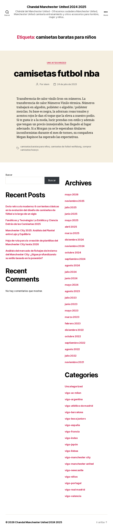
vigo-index (71, 438)
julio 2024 (70, 271)
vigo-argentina (74, 399)
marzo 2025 (72, 233)
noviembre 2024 (74, 246)
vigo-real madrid (75, 489)
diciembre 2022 (74, 329)
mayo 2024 (71, 284)
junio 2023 (71, 304)
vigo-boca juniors (75, 418)
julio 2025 (70, 207)
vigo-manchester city (78, 457)
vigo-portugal (73, 483)
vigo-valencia (73, 496)
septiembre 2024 (75, 259)
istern (46, 84)
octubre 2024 (73, 252)
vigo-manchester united (79, 463)
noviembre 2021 (74, 362)
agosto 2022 (72, 349)
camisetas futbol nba (56, 73)
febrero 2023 (73, 323)
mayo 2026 (71, 194)
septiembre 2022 (75, 342)
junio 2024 (71, 278)
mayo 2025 (71, 220)
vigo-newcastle (74, 470)
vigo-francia (72, 431)
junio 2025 (71, 213)
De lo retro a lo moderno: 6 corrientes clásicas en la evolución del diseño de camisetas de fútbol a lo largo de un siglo (32, 210)
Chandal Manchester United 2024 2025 (56, 7)
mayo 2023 (71, 310)
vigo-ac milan (73, 392)
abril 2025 (71, 226)
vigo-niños (71, 476)
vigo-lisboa (71, 450)
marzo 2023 (72, 317)
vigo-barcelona (74, 412)
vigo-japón (71, 444)
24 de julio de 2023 (67, 84)
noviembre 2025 (74, 200)
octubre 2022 (73, 336)
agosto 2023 (72, 291)
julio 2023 (70, 297)
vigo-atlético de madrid (79, 405)
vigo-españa (72, 425)
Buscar (9, 174)
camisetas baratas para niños (35, 146)
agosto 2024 (72, 265)
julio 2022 (70, 355)
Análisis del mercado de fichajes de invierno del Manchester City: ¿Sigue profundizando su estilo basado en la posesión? (31, 254)
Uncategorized (56, 63)
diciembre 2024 (74, 239)
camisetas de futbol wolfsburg (66, 146)
